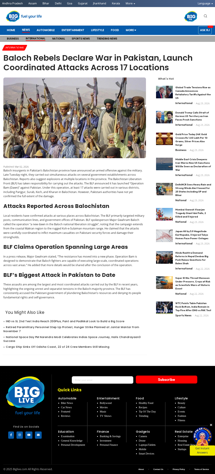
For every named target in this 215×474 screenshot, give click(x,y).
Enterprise (183, 436)
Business (180, 149)
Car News (66, 407)
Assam (32, 3)
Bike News (67, 403)
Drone (142, 440)
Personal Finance (109, 444)
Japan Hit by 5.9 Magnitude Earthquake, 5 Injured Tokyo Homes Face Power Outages (191, 235)
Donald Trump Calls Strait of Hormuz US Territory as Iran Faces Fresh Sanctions (192, 116)
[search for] (205, 16)
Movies (104, 407)
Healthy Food (146, 403)
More (129, 3)
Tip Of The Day (147, 411)
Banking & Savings (110, 436)
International (15, 47)
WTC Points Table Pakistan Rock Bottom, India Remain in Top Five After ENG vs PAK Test (193, 307)
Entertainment (108, 398)
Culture (182, 407)
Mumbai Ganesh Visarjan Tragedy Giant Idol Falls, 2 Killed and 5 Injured (190, 213)
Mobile (142, 449)
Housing (182, 440)
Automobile (67, 398)
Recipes (143, 407)
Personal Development (73, 444)
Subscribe (166, 379)
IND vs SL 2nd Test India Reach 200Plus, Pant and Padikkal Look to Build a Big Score (65, 321)
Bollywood (106, 403)
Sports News (183, 315)
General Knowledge (71, 440)
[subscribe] (38, 435)
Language (204, 3)
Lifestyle (181, 398)
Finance (103, 431)
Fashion (182, 415)
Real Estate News (187, 444)
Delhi (58, 3)
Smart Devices (146, 453)
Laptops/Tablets (147, 444)
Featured (65, 411)
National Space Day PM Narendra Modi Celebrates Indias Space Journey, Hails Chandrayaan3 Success (72, 339)
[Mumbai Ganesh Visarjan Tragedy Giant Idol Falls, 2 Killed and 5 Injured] (164, 214)
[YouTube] (28, 435)
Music (103, 411)
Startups (182, 449)
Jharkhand (99, 3)
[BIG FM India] (190, 16)
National (180, 200)
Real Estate (184, 431)
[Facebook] (11, 435)
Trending (143, 415)
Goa (69, 3)
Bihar (45, 3)
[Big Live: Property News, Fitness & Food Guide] (24, 16)
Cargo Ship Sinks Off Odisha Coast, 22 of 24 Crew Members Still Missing (57, 347)
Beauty (181, 403)
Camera (143, 436)
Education (66, 431)
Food (140, 398)
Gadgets (143, 431)
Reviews (65, 415)
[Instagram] (19, 435)
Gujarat (83, 3)
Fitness (181, 420)
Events (181, 411)
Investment (105, 440)
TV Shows (105, 415)
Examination (67, 436)
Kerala (116, 3)
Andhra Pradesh (12, 3)
